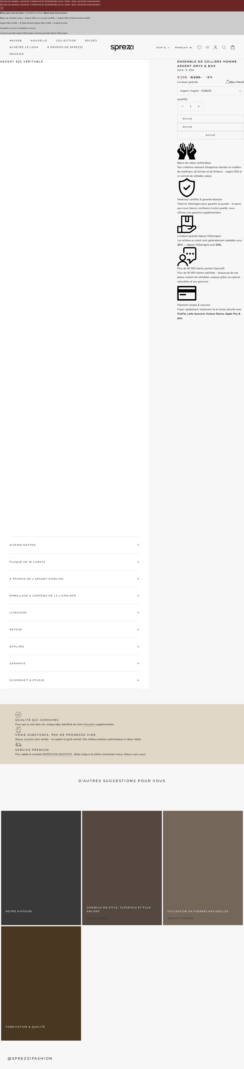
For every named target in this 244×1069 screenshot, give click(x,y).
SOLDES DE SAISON (9, 1)
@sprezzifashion (30, 1058)
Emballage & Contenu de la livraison (43, 595)
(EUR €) (161, 47)
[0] (199, 47)
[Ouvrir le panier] (232, 47)
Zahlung (17, 646)
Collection (66, 40)
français (181, 47)
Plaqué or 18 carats (27, 561)
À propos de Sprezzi (65, 47)
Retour (16, 629)
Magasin (17, 53)
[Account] (215, 47)
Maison (16, 40)
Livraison (18, 612)
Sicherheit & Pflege (27, 680)
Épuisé (187, 119)
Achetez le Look (24, 47)
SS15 (73, 1)
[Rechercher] (224, 47)
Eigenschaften (23, 544)
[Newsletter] (207, 47)
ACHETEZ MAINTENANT (89, 1)
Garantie (18, 663)
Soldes (91, 40)
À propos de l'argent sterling (37, 578)
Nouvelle (39, 40)
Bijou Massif (237, 82)
